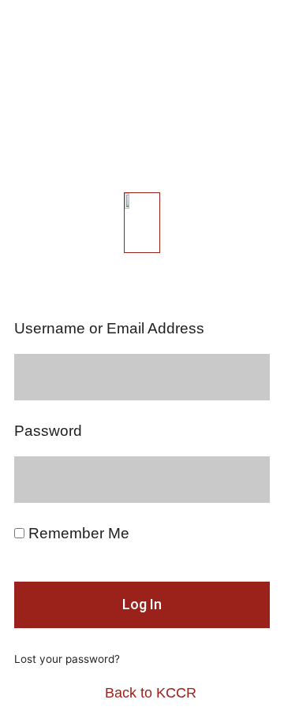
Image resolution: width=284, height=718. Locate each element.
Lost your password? (67, 659)
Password (48, 431)
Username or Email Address (109, 329)
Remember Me (76, 533)
